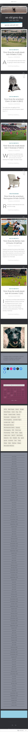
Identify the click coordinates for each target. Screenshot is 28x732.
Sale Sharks (19, 435)
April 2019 (14, 632)
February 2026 (14, 468)
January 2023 (14, 541)
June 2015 (14, 681)
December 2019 (14, 618)
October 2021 (14, 574)
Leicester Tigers (17, 419)
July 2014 (14, 685)
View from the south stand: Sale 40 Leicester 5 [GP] (14, 292)
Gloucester (7, 417)
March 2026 (14, 466)
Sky (19, 438)
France (18, 414)
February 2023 (14, 538)
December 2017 (14, 652)
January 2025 (14, 492)
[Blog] (15, 725)
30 (5, 397)
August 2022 (14, 553)
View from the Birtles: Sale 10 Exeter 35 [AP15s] (14, 242)
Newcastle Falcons (9, 425)
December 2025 (14, 473)
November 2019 (14, 620)
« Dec (12, 400)
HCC (19, 417)
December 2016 (14, 673)
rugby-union (7, 435)
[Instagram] (11, 369)
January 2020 (14, 615)
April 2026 (14, 463)
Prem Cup (18, 430)
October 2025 (14, 475)
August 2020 (14, 608)
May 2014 (14, 690)
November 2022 (14, 545)
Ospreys (18, 427)
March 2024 (14, 509)
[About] (12, 725)
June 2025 (14, 480)
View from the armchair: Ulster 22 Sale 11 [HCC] (14, 100)
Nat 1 (12, 422)
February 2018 (14, 647)
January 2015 (14, 683)
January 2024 (14, 514)
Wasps (19, 443)
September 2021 (14, 577)
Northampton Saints (9, 427)
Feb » (15, 400)
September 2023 (14, 524)
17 (8, 393)
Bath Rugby (11, 409)
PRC (13, 430)
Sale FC (13, 435)
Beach (17, 409)
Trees (19, 440)
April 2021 (14, 589)
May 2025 (14, 483)
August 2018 (14, 640)
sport (22, 438)
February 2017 (14, 671)
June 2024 (14, 502)
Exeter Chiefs (11, 414)
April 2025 (14, 485)
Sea (11, 438)
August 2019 (14, 627)
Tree (15, 440)
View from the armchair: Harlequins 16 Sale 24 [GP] (14, 197)
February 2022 (14, 565)
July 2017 (14, 659)
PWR (12, 432)
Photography (7, 430)
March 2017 (14, 668)
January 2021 (14, 596)
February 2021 (14, 594)
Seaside (15, 438)
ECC (20, 412)
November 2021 (14, 572)
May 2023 (14, 531)
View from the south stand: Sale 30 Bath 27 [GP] (14, 53)
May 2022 (14, 557)
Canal (13, 412)
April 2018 (14, 644)
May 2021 (14, 586)
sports (5, 440)
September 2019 (14, 625)
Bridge (22, 409)
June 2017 (14, 661)
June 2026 (14, 458)
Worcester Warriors (9, 445)
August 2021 (14, 579)
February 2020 (14, 613)
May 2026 (14, 461)
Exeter (5, 414)
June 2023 (14, 528)
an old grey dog (14, 17)
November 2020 (14, 601)
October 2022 (14, 548)
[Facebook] (4, 369)
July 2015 (14, 678)
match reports (14, 49)
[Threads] (17, 369)
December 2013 (14, 693)
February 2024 (14, 512)
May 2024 (14, 504)
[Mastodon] (4, 372)
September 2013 (14, 695)
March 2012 (14, 705)
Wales (5, 443)
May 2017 (14, 664)
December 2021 (14, 570)
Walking (14, 443)
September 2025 (14, 478)
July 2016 (14, 676)
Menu (15, 1)
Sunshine (10, 440)
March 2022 (14, 562)
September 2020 (14, 606)
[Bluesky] (21, 369)
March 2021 (14, 591)
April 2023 (14, 533)
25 (11, 395)
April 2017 (14, 666)
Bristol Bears (7, 412)
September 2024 (14, 499)
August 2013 (14, 697)
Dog (17, 412)
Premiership (7, 432)
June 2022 (14, 555)
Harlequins (13, 417)
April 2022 (14, 560)
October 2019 (14, 623)
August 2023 (14, 526)
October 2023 (14, 521)
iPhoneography (8, 419)
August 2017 (14, 656)
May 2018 (14, 642)
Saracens (6, 438)
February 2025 (14, 490)
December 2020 (14, 599)
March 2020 (14, 611)
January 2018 (14, 649)
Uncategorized (14, 193)
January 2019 (14, 637)
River (16, 432)
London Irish (7, 422)
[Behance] (14, 369)
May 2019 (14, 630)
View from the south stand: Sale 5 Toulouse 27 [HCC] (14, 147)
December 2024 (14, 495)
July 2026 (14, 456)
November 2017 (14, 654)
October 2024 (14, 497)
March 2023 (14, 536)
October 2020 (14, 603)
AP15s (5, 409)
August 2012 (14, 700)
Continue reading (11, 66)
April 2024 (14, 507)
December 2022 (14, 543)
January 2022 (14, 567)
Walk (9, 443)
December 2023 (14, 516)
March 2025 (14, 487)
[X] (8, 369)
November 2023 (14, 519)
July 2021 (14, 582)
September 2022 (14, 550)
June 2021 (14, 584)
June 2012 (14, 702)
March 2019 (14, 635)
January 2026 (14, 471)
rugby (20, 432)
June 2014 (14, 688)
